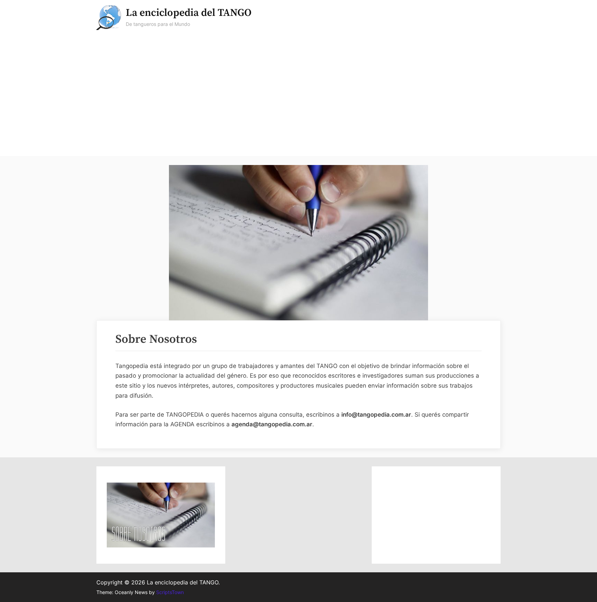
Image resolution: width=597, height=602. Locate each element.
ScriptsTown (170, 592)
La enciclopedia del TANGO (189, 13)
